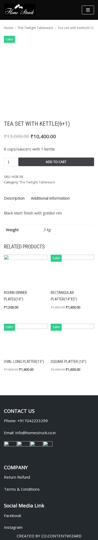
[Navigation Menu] (88, 9)
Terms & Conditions (22, 489)
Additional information (50, 198)
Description (14, 198)
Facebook (12, 515)
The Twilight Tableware (35, 27)
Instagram (13, 527)
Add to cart (56, 162)
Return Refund (17, 477)
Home (8, 27)
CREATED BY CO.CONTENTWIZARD (49, 535)
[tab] (14, 198)
